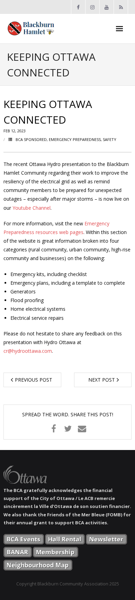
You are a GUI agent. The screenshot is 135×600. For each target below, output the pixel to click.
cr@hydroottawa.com (27, 351)
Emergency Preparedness (75, 139)
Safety (109, 139)
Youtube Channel (31, 208)
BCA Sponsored (31, 139)
